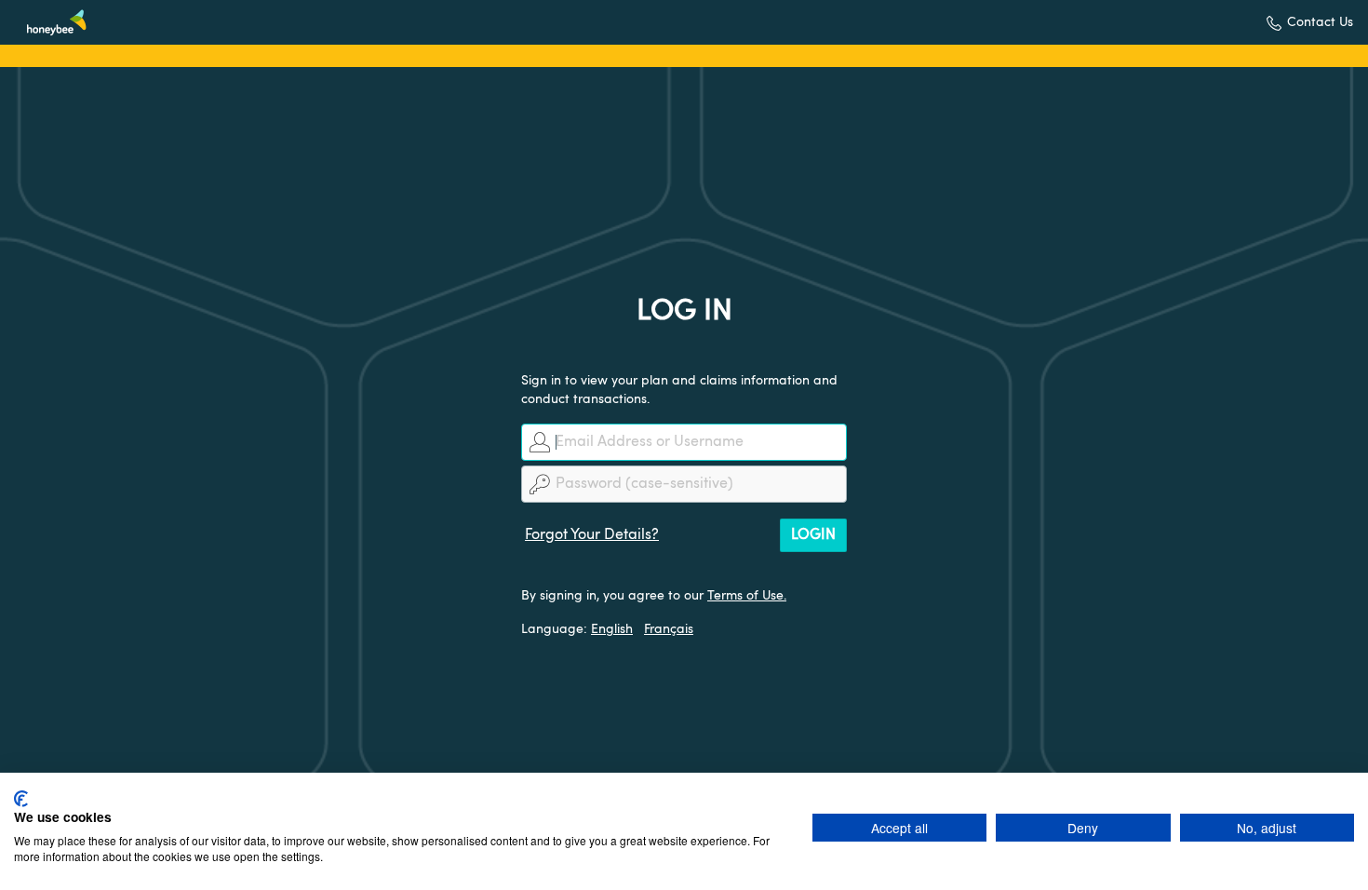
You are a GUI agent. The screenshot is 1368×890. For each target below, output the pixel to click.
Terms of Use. (746, 595)
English (612, 629)
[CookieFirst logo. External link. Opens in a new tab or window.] (21, 798)
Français (668, 629)
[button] (1310, 22)
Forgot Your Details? (592, 535)
